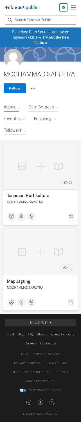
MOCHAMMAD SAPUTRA (25, 202)
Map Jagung (18, 281)
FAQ (31, 334)
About (41, 334)
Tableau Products (61, 334)
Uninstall (61, 372)
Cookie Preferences (40, 381)
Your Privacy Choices (44, 390)
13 (70, 182)
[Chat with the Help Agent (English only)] (63, 7)
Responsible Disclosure (31, 372)
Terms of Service (47, 354)
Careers (31, 343)
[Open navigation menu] (73, 7)
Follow (14, 88)
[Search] (9, 20)
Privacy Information (30, 363)
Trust (10, 334)
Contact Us (48, 343)
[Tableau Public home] (21, 7)
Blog (21, 334)
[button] (28, 402)
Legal (25, 354)
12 (70, 268)
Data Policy (58, 363)
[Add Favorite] (71, 217)
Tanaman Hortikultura (28, 195)
